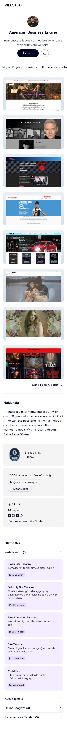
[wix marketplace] (14, 5)
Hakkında (32, 67)
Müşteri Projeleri (12, 67)
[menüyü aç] (60, 5)
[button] (33, 93)
